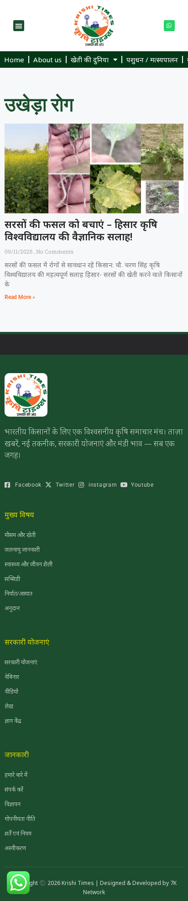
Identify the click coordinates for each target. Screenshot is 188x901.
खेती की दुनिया (90, 59)
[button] (18, 25)
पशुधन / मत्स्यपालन (152, 59)
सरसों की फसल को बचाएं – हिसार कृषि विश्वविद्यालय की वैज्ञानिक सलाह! (81, 230)
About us (47, 59)
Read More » (20, 297)
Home (14, 59)
